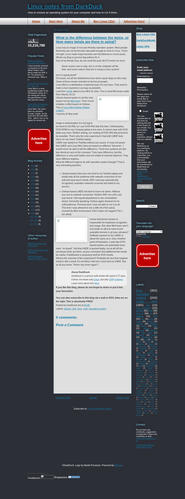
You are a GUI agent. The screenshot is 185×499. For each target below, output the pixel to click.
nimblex (151, 399)
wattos (138, 381)
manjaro (142, 364)
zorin (151, 319)
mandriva (153, 330)
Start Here (56, 21)
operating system (97, 309)
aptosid (154, 348)
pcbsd (145, 402)
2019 (33, 180)
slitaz (138, 368)
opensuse (140, 330)
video (155, 326)
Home (36, 21)
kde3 (153, 339)
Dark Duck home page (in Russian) (37, 244)
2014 (33, 199)
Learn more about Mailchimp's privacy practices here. (144, 176)
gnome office (141, 361)
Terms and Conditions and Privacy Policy (145, 446)
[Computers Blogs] (74, 477)
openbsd (150, 353)
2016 (33, 191)
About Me (78, 21)
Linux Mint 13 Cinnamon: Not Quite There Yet (38, 105)
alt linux (154, 346)
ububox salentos (149, 408)
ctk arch (151, 370)
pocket (144, 326)
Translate (146, 237)
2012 (33, 206)
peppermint (152, 364)
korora (147, 395)
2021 (33, 173)
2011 (33, 210)
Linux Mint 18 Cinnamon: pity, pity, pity (38, 85)
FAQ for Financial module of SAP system (37, 258)
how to (140, 313)
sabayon (151, 344)
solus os (152, 379)
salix (140, 366)
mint (85, 309)
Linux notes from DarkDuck (65, 6)
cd (151, 313)
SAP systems (116, 279)
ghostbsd (139, 390)
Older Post (122, 397)
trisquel (138, 408)
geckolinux (139, 375)
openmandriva (141, 379)
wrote (70, 91)
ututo (147, 413)
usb (148, 305)
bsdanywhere (140, 384)
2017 (33, 188)
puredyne (139, 404)
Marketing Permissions (142, 88)
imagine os (151, 393)
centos (154, 335)
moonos (141, 397)
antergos (152, 381)
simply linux (150, 366)
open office (146, 333)
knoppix (154, 361)
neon (155, 397)
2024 (33, 166)
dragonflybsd (145, 386)
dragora (154, 386)
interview (153, 324)
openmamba (141, 355)
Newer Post (63, 397)
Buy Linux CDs (146, 34)
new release (143, 308)
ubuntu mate (141, 346)
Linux (96, 279)
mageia (147, 328)
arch (142, 351)
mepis (147, 377)
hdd (142, 319)
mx (154, 377)
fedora (138, 321)
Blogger (119, 465)
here (96, 283)
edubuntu (151, 372)
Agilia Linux (146, 357)
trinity (150, 368)
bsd (145, 339)
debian (67, 309)
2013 (33, 202)
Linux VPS (143, 46)
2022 (33, 169)
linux (79, 309)
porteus (154, 355)
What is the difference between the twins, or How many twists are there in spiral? (92, 40)
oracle (138, 402)
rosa (138, 339)
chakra (150, 359)
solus (152, 406)
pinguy (152, 402)
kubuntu (139, 324)
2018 (33, 184)
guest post (146, 301)
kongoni (138, 377)
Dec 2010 (34, 217)
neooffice (142, 399)
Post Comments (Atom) (99, 408)
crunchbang (140, 370)
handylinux (139, 393)
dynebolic (142, 388)
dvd (74, 309)
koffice (138, 353)
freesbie (152, 388)
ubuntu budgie (141, 411)
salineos (151, 404)
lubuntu (139, 342)
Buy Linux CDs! (104, 21)
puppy (148, 342)
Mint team (75, 101)
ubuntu (139, 310)
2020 (33, 177)
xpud (144, 381)
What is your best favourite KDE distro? (37, 62)
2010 (33, 213)
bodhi (151, 351)
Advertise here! (134, 21)
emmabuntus (146, 337)
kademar (139, 395)
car (149, 384)
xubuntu (149, 321)
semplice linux (141, 406)
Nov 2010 (34, 220)
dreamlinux (139, 372)
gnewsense (151, 375)
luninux (154, 395)
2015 (33, 195)
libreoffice (143, 348)
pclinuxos (140, 335)
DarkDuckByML (146, 40)
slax (155, 342)
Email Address (144, 76)
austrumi (139, 359)
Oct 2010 (34, 224)
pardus (141, 344)
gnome (151, 390)
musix (149, 397)
